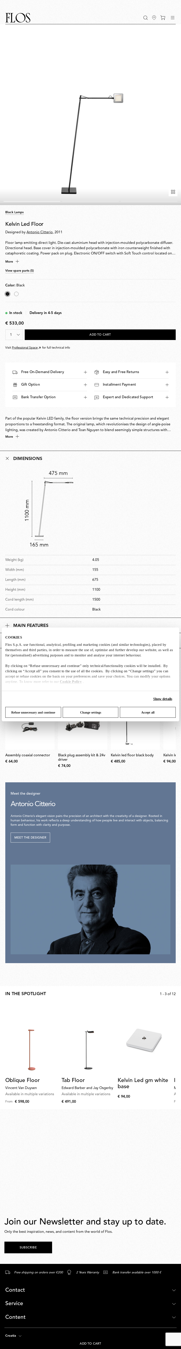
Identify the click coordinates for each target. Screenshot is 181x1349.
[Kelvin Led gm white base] (144, 1039)
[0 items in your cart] (162, 17)
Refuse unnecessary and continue (33, 712)
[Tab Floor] (88, 1039)
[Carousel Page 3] (149, 201)
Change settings (90, 712)
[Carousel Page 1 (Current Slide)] (32, 201)
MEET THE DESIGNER (30, 837)
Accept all (148, 712)
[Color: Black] (7, 294)
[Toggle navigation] (173, 18)
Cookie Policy (71, 682)
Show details (162, 699)
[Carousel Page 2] (90, 201)
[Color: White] (16, 294)
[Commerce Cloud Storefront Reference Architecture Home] (17, 17)
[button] (145, 17)
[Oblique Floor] (31, 1039)
